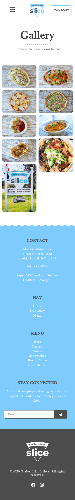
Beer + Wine (37, 360)
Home (37, 306)
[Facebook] (33, 485)
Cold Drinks (37, 365)
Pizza (37, 342)
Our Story (37, 311)
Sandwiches (37, 356)
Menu (37, 315)
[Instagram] (42, 485)
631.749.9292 (37, 266)
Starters (37, 346)
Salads (37, 351)
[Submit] (60, 414)
